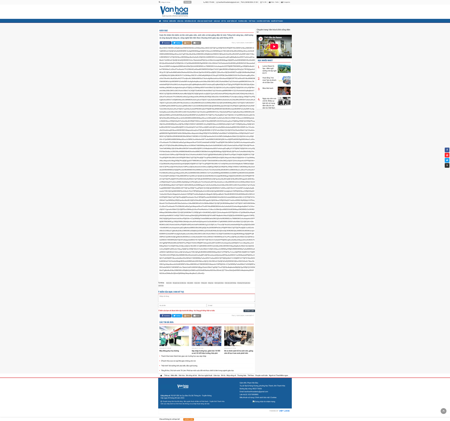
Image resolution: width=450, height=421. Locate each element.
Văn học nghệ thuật (204, 21)
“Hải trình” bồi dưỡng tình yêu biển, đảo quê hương (179, 366)
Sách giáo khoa (219, 283)
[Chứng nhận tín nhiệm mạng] (264, 401)
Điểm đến (172, 21)
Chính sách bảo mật (262, 397)
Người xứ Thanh (277, 21)
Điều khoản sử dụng (247, 397)
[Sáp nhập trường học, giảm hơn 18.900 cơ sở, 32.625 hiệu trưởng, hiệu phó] (206, 337)
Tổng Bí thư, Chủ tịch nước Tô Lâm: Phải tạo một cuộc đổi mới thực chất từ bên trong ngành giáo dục (197, 370)
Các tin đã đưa (166, 322)
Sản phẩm (190, 283)
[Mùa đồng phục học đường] (174, 337)
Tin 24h (264, 2)
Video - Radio (275, 2)
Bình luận (189, 419)
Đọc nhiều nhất (265, 60)
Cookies (273, 397)
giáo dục (161, 285)
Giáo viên (197, 283)
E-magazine (286, 2)
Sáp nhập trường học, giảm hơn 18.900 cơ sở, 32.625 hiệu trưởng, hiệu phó (206, 352)
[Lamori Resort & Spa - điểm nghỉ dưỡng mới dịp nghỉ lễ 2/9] (284, 68)
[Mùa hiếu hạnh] (284, 90)
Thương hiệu (242, 21)
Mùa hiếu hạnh (267, 88)
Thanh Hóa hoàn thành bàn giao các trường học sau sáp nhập (183, 356)
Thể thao (252, 21)
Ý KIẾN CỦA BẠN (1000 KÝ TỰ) (171, 292)
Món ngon (163, 25)
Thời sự (165, 21)
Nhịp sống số (232, 21)
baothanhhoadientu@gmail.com (228, 2)
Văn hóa (180, 21)
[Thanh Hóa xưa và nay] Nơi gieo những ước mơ (178, 361)
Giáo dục (217, 21)
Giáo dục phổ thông (230, 283)
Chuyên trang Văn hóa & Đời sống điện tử (273, 30)
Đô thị (223, 21)
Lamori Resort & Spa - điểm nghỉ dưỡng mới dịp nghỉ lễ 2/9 (269, 69)
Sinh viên (169, 283)
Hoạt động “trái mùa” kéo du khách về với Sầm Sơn (269, 80)
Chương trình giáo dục (243, 283)
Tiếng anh (204, 283)
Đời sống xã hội (190, 21)
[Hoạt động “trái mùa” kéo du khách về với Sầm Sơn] (284, 80)
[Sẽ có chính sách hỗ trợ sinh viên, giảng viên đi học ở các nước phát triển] (239, 337)
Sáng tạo (210, 283)
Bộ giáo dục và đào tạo (179, 283)
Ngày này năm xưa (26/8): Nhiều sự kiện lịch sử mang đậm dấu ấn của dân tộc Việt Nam (269, 103)
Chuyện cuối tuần (263, 21)
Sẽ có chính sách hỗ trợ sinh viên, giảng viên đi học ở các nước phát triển (238, 352)
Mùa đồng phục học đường (169, 351)
